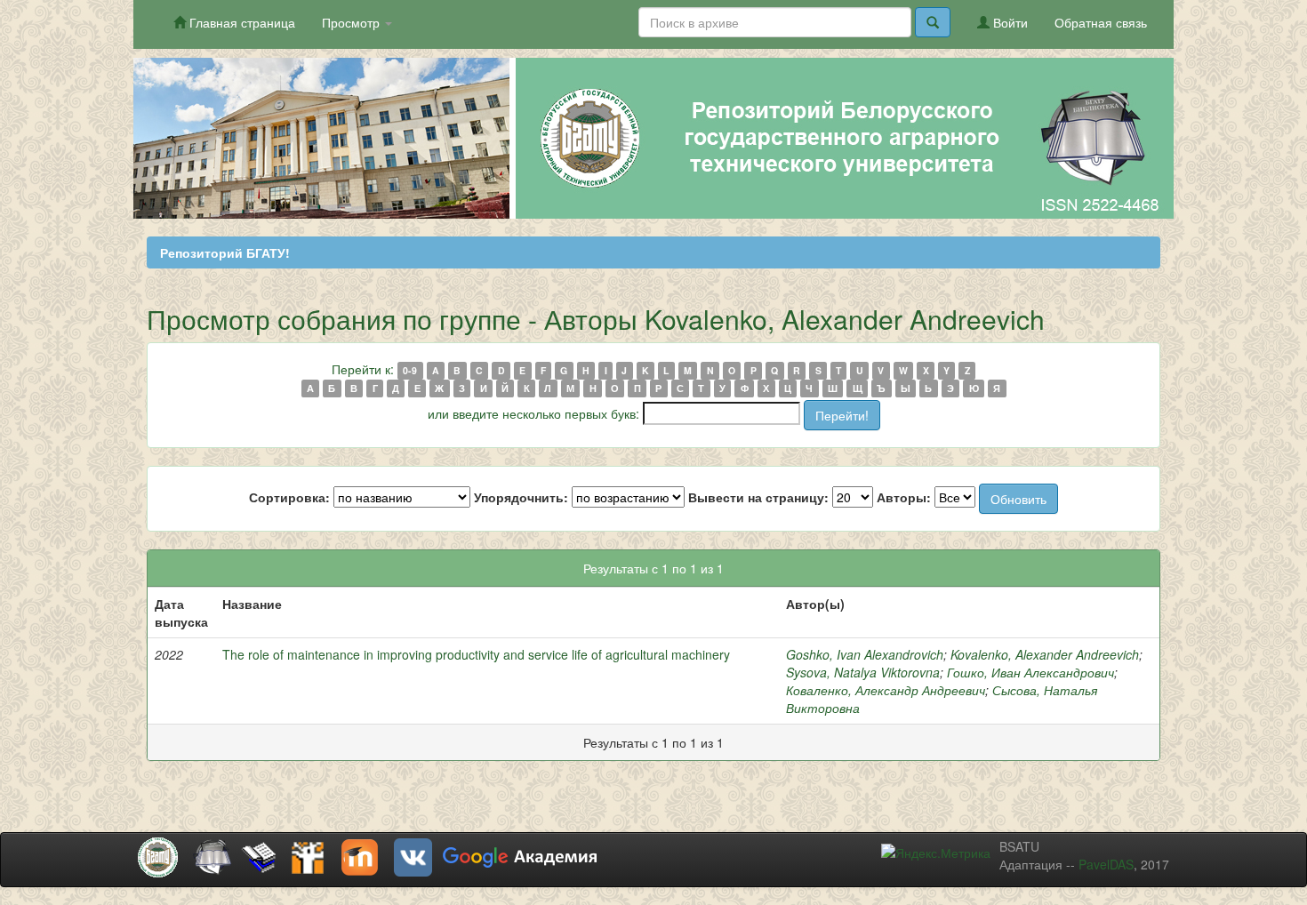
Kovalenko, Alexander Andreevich (1044, 654)
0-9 (410, 370)
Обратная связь (1100, 22)
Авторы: (904, 497)
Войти (1009, 22)
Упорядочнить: (521, 497)
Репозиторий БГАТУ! (225, 252)
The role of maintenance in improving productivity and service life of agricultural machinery (476, 654)
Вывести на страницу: (758, 497)
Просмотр (352, 22)
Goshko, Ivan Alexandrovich (864, 654)
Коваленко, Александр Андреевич (885, 690)
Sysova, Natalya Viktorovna (863, 672)
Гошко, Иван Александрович (1030, 672)
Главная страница (240, 22)
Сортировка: (289, 497)
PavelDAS (1106, 864)
